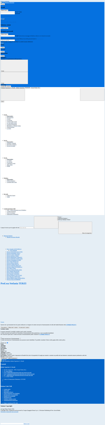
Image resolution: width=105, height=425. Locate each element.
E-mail (16, 35)
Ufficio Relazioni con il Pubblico (12, 393)
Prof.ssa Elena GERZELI (13, 272)
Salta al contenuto (5, 1)
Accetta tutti (24, 327)
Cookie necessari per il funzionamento (10, 338)
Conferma (8, 86)
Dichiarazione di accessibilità (11, 394)
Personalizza (4, 327)
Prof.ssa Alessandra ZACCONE (15, 252)
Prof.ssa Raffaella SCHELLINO (15, 258)
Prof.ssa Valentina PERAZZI (14, 265)
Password (17, 13)
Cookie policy (7, 389)
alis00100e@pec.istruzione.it (20, 375)
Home (59, 217)
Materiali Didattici (62, 218)
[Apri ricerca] (92, 94)
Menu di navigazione (86, 233)
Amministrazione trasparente (11, 400)
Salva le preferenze (12, 358)
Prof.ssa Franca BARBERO (14, 279)
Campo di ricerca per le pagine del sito (10, 227)
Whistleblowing (7, 397)
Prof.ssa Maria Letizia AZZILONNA (16, 278)
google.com (4, 343)
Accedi (2, 4)
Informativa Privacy (8, 392)
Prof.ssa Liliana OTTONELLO (14, 267)
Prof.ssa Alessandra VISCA (13, 253)
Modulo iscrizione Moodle (13, 237)
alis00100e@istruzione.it (19, 372)
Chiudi (2, 47)
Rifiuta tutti (13, 327)
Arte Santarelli (13, 250)
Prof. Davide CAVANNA (13, 274)
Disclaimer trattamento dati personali (9, 411)
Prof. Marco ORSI (11, 268)
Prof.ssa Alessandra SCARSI (14, 260)
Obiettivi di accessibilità (9, 396)
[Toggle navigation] (13, 94)
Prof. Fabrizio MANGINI (13, 271)
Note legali (6, 390)
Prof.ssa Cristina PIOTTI (13, 264)
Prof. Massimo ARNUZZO (13, 276)
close (2, 101)
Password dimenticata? (6, 16)
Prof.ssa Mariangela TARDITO (14, 257)
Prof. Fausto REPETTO (13, 261)
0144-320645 (9, 371)
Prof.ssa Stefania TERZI (13, 256)
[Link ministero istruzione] (7, 2)
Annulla (3, 86)
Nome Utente (18, 12)
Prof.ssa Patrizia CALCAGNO (14, 275)
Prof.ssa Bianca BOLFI (12, 263)
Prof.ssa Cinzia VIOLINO (13, 254)
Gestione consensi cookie (10, 399)
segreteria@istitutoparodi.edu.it (20, 374)
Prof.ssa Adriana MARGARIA (14, 270)
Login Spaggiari (40, 38)
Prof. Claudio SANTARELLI (14, 249)
